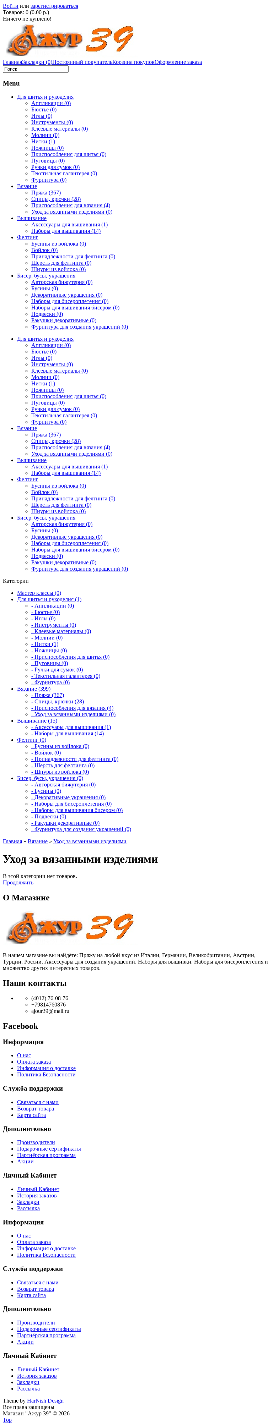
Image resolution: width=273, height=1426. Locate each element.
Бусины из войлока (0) (58, 244)
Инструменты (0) (52, 122)
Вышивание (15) (37, 721)
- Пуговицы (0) (49, 663)
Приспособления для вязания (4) (70, 205)
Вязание (27, 186)
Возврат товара (35, 1109)
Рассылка (28, 1208)
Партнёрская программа (46, 1155)
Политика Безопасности (46, 1074)
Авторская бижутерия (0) (61, 282)
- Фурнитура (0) (50, 682)
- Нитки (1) (44, 644)
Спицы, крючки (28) (56, 199)
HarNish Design (45, 1401)
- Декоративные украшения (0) (68, 797)
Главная (12, 62)
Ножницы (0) (47, 148)
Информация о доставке (46, 1068)
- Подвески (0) (48, 816)
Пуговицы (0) (48, 161)
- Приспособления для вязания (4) (72, 708)
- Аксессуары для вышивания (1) (71, 727)
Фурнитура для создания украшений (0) (79, 327)
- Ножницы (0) (49, 650)
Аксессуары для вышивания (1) (69, 224)
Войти (10, 6)
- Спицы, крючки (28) (57, 701)
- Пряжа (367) (47, 695)
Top (7, 1420)
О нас (24, 1055)
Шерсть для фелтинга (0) (61, 263)
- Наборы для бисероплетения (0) (71, 804)
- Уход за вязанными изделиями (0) (73, 714)
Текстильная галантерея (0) (64, 173)
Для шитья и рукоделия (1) (49, 599)
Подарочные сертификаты (49, 1149)
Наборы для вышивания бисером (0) (75, 308)
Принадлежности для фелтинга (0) (73, 256)
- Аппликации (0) (52, 606)
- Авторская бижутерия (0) (63, 784)
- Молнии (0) (47, 638)
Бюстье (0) (44, 109)
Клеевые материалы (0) (59, 129)
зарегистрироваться (54, 6)
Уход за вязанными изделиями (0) (71, 212)
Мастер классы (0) (39, 593)
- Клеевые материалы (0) (61, 631)
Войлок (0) (44, 250)
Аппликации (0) (51, 103)
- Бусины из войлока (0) (60, 746)
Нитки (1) (43, 141)
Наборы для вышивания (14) (66, 231)
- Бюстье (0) (45, 612)
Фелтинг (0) (31, 740)
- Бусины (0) (46, 791)
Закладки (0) (37, 62)
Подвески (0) (47, 314)
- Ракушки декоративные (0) (65, 823)
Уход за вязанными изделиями (90, 841)
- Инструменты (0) (53, 625)
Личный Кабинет (38, 1189)
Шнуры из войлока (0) (58, 269)
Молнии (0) (45, 135)
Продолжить (18, 882)
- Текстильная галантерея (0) (65, 676)
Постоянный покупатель (82, 62)
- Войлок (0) (46, 753)
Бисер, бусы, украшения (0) (50, 778)
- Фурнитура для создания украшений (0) (81, 829)
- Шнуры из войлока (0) (60, 772)
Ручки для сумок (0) (55, 167)
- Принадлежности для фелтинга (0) (74, 759)
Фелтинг (27, 237)
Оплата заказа (34, 1062)
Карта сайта (31, 1115)
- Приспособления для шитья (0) (70, 657)
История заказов (37, 1195)
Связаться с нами (38, 1102)
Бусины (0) (44, 288)
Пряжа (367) (46, 193)
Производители (36, 1142)
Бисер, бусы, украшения (46, 276)
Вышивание (32, 218)
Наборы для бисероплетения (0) (69, 301)
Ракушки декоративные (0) (63, 320)
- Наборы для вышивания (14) (67, 733)
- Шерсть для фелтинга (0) (63, 765)
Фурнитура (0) (48, 180)
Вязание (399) (33, 689)
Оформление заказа (178, 62)
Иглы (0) (41, 116)
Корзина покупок (133, 62)
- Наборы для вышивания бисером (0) (77, 810)
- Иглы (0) (43, 618)
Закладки (28, 1202)
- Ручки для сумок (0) (57, 670)
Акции (25, 1161)
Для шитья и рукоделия (45, 97)
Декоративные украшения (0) (66, 295)
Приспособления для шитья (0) (68, 154)
